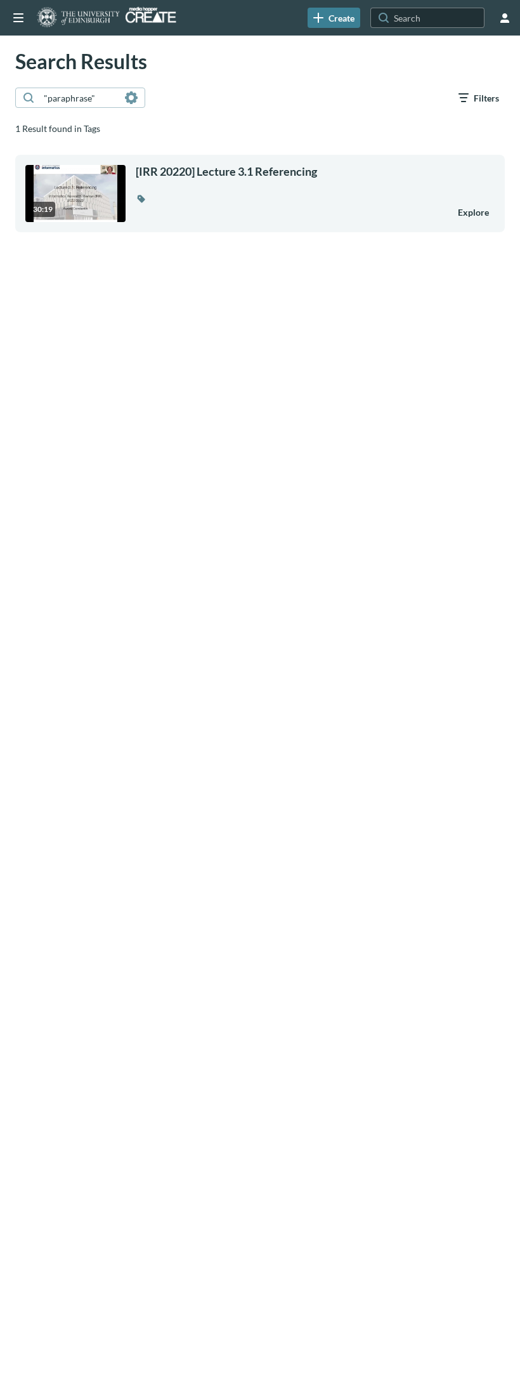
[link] (334, 18)
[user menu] (505, 18)
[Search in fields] (131, 98)
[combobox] (79, 97)
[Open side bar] (18, 18)
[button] (141, 199)
